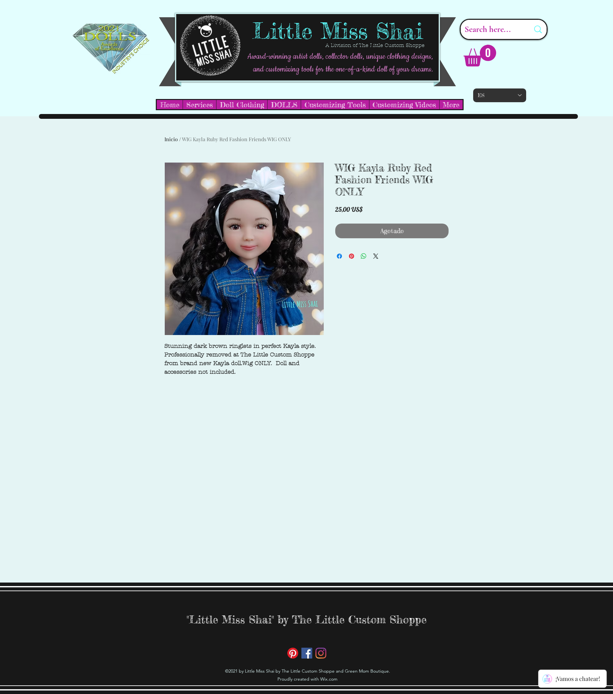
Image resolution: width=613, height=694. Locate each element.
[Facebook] (306, 653)
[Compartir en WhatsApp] (363, 256)
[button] (480, 55)
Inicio (171, 139)
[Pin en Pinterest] (351, 256)
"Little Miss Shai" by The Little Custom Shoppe (307, 619)
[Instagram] (320, 653)
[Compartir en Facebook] (339, 256)
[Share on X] (376, 256)
